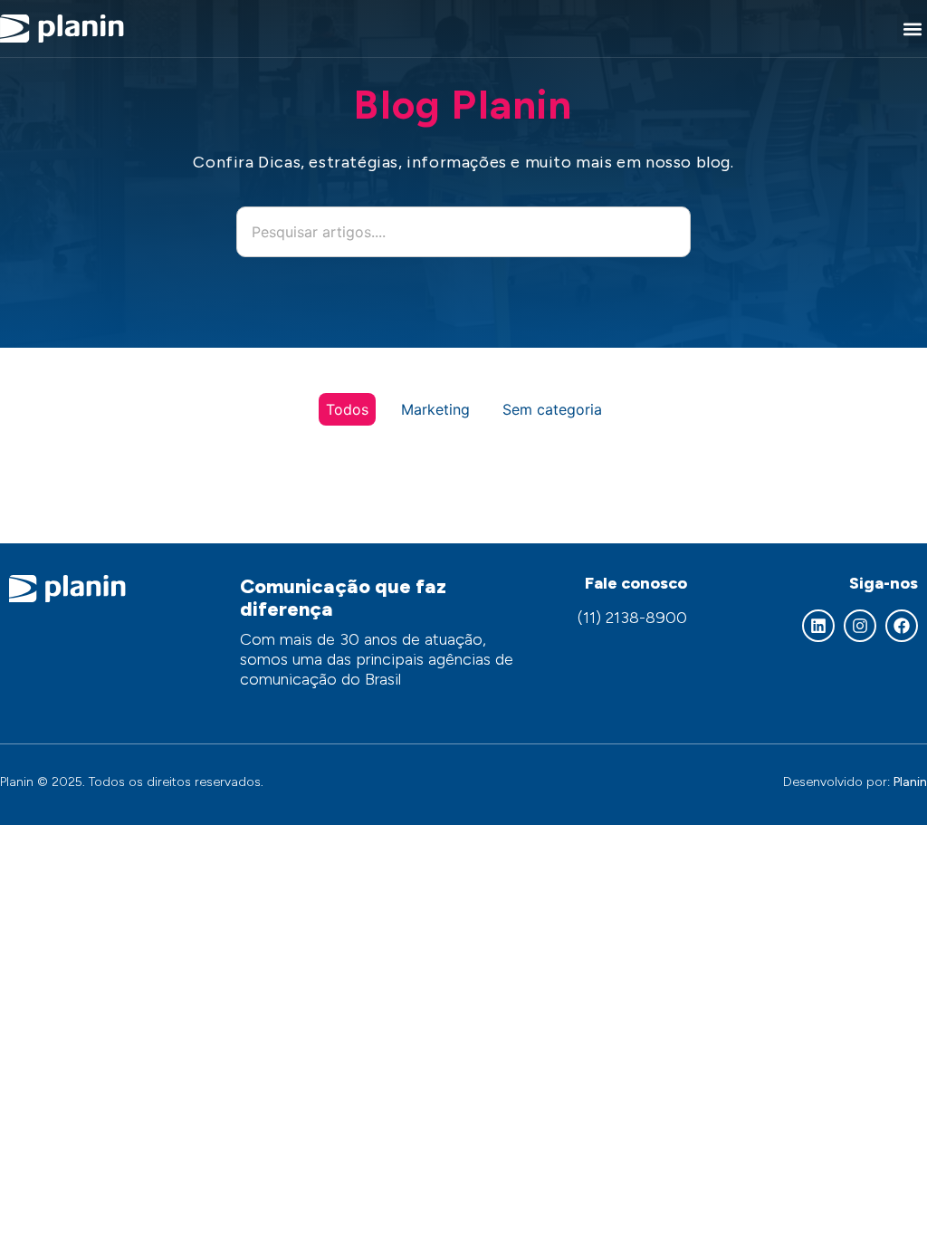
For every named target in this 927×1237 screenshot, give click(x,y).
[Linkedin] (818, 625)
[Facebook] (901, 625)
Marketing (435, 409)
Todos (347, 409)
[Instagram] (860, 625)
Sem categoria (552, 409)
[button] (912, 28)
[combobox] (463, 231)
